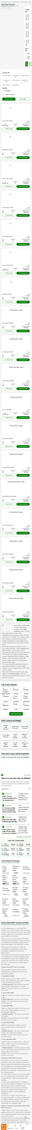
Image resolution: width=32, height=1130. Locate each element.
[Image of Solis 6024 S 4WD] (16, 199)
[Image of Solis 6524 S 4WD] (16, 314)
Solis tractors (17, 969)
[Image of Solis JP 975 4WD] (16, 256)
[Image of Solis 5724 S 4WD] (16, 343)
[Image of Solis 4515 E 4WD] (16, 112)
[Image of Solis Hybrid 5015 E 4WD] (16, 487)
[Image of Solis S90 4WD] (16, 285)
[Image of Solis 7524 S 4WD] (16, 430)
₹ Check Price (9, 128)
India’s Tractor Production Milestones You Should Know (9, 798)
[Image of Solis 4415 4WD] (16, 401)
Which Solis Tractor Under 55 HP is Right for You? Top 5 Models (9, 831)
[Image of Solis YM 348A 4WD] (16, 372)
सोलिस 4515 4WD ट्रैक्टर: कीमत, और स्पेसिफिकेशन (16, 778)
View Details (22, 128)
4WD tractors (5, 947)
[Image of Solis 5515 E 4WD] (16, 228)
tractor (11, 1091)
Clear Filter (30, 64)
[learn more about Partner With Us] (28, 1125)
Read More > (5, 789)
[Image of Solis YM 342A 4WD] (16, 603)
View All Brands (16, 714)
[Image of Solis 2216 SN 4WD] (16, 574)
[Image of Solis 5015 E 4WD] (16, 141)
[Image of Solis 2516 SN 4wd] (16, 516)
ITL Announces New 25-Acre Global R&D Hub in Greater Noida (9, 810)
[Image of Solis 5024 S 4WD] (16, 545)
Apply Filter (26, 64)
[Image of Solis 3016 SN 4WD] (16, 459)
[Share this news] (30, 789)
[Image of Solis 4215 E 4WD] (16, 170)
